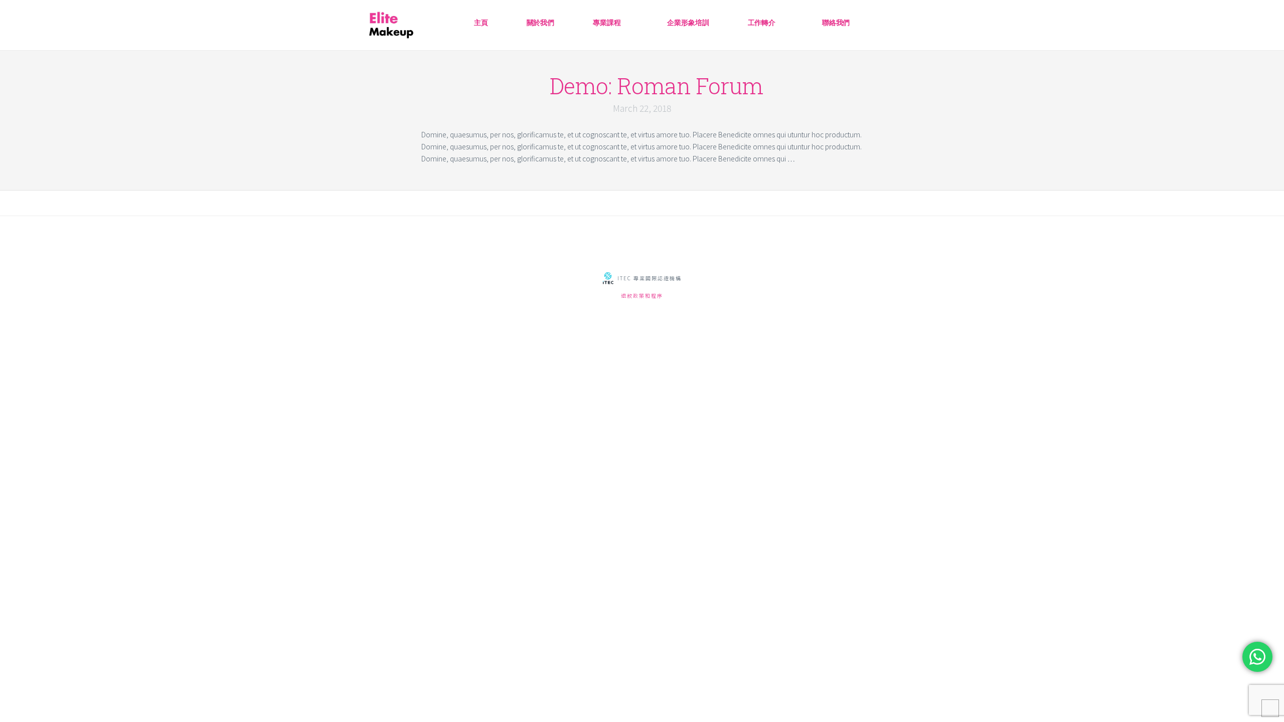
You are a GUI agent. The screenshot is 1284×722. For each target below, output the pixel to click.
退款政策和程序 (642, 295)
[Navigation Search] (893, 19)
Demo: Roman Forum (656, 85)
